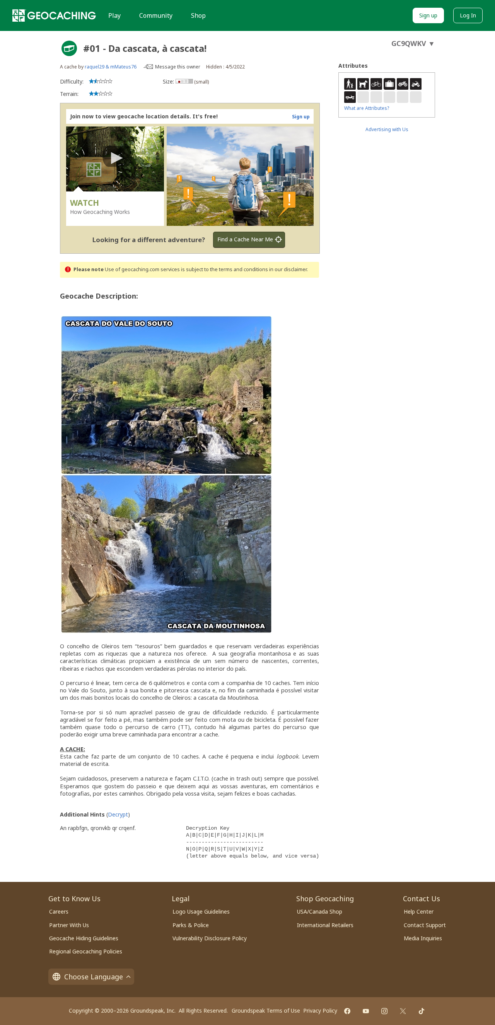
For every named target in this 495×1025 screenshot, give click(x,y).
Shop (198, 15)
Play (114, 15)
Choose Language (93, 976)
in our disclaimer (288, 269)
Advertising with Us (386, 129)
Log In (468, 15)
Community (155, 15)
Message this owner (177, 66)
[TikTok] (421, 1011)
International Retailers (325, 925)
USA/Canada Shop (319, 911)
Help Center (419, 911)
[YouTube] (365, 1011)
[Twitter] (403, 1011)
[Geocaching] (54, 15)
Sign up (428, 15)
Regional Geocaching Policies (85, 951)
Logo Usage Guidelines (201, 911)
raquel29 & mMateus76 (111, 66)
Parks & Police (190, 925)
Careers (58, 911)
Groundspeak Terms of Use (266, 1010)
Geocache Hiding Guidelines (83, 938)
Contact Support (425, 925)
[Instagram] (384, 1011)
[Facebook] (347, 1011)
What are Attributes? (366, 108)
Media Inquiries (423, 938)
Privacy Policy (320, 1010)
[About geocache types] (69, 48)
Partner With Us (69, 925)
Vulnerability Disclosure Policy (209, 938)
